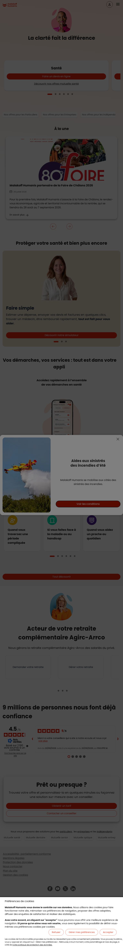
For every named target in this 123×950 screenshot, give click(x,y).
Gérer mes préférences (82, 932)
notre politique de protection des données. (32, 944)
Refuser (56, 932)
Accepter (108, 932)
